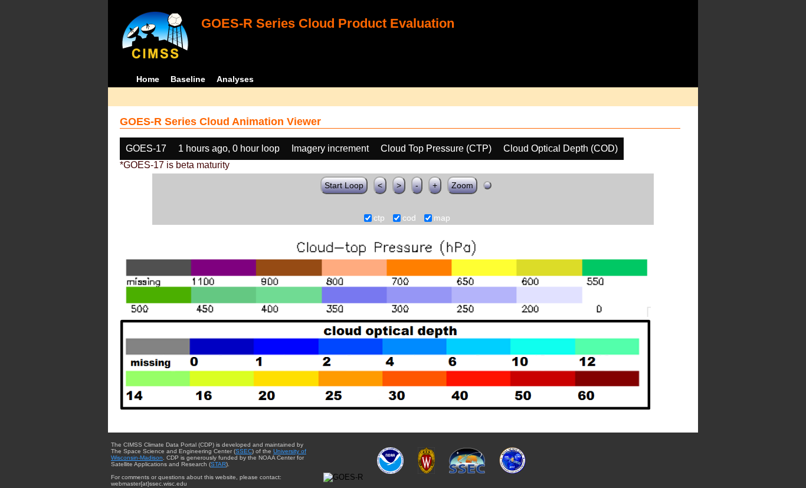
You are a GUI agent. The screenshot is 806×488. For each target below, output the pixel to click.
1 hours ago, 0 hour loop (229, 148)
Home (147, 79)
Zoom (462, 185)
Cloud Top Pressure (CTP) (436, 148)
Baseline (188, 79)
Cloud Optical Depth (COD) (560, 148)
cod (409, 218)
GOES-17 (146, 148)
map (442, 218)
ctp (379, 218)
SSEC (243, 451)
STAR (218, 464)
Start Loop (344, 185)
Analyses (235, 79)
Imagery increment (330, 148)
